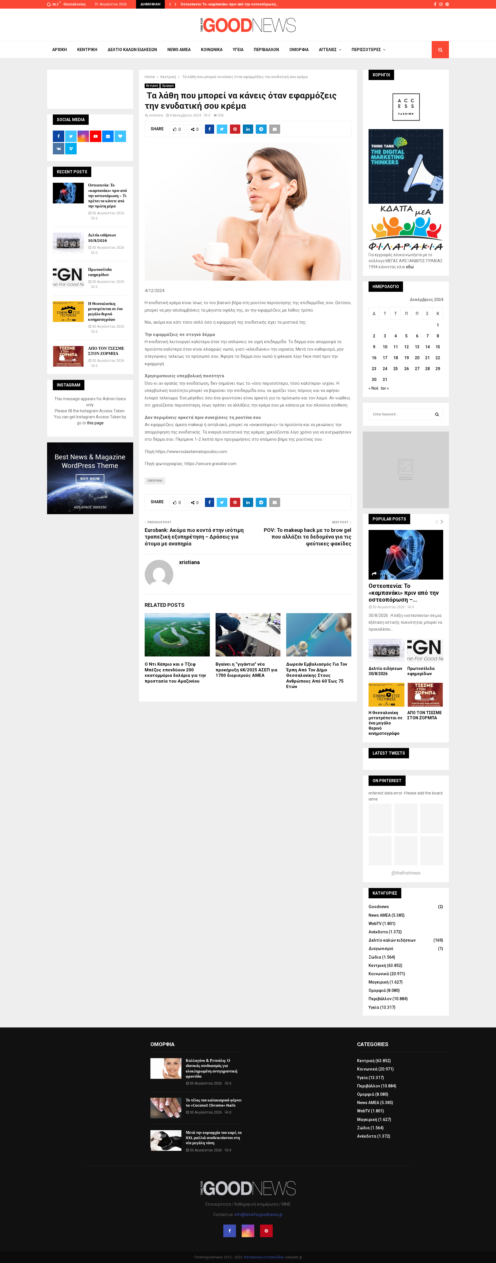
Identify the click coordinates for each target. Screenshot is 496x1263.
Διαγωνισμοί (381, 948)
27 (417, 368)
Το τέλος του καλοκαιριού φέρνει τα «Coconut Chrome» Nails (213, 1103)
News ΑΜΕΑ (179, 49)
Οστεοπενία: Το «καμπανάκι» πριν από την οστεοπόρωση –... (404, 592)
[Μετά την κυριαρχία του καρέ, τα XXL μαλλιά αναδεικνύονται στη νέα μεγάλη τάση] (165, 1140)
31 (385, 379)
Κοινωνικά (211, 49)
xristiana (156, 115)
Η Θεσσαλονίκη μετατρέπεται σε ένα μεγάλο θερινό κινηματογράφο (105, 311)
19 (406, 357)
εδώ (410, 267)
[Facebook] (229, 1231)
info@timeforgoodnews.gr (259, 1214)
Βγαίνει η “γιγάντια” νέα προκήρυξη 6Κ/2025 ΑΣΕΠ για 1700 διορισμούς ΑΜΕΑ (246, 670)
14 (427, 347)
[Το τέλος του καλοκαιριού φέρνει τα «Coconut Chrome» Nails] (165, 1108)
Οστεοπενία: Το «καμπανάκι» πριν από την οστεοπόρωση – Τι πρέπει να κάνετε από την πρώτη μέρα (107, 195)
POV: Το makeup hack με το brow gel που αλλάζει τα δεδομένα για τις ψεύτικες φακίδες (307, 537)
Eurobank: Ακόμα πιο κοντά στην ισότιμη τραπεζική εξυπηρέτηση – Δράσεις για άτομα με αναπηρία (194, 537)
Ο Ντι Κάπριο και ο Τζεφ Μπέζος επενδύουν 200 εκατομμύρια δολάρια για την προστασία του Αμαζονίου (175, 673)
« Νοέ (373, 388)
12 (406, 347)
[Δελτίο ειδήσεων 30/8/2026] (68, 243)
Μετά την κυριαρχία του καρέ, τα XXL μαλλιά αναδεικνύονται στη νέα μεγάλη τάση (214, 1137)
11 (395, 347)
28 (427, 368)
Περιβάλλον (266, 49)
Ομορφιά (299, 49)
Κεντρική (87, 49)
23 (374, 368)
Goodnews (379, 906)
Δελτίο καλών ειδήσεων (132, 49)
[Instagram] (248, 1231)
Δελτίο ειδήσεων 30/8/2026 (102, 238)
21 (427, 357)
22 (437, 357)
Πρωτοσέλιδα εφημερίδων (100, 272)
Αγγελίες (328, 49)
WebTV (375, 923)
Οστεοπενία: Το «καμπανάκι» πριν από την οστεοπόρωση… (229, 4)
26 (406, 368)
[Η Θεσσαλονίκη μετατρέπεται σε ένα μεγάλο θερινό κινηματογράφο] (68, 311)
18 (395, 357)
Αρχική (59, 49)
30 (374, 379)
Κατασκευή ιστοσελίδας (264, 1257)
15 (437, 347)
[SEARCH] (437, 414)
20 (417, 357)
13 (417, 347)
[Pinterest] (266, 1231)
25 (395, 368)
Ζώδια (375, 957)
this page (95, 423)
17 (385, 357)
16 (374, 357)
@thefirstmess (406, 873)
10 (385, 347)
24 (385, 368)
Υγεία (238, 49)
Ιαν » (385, 388)
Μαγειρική (379, 982)
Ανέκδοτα (378, 932)
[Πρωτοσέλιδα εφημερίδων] (68, 277)
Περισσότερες (366, 49)
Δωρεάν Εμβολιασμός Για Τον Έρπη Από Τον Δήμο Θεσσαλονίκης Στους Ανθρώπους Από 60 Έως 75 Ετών (316, 675)
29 (437, 368)
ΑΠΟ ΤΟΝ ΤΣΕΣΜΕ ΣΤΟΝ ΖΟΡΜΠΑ (106, 351)
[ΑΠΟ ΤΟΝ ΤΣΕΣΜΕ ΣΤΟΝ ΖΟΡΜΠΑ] (68, 356)
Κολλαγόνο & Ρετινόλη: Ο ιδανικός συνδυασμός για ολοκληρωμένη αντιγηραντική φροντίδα (211, 1068)
